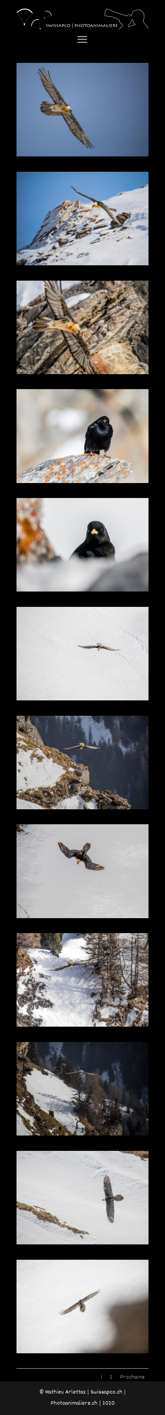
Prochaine (132, 1377)
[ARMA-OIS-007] (82, 808)
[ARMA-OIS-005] (82, 590)
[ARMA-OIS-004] (82, 481)
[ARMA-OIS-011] (82, 1243)
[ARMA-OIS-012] (82, 1352)
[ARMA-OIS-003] (82, 373)
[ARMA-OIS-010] (82, 1134)
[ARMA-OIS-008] (82, 917)
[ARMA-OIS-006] (82, 699)
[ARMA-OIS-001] (82, 155)
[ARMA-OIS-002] (82, 264)
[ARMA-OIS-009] (82, 1025)
